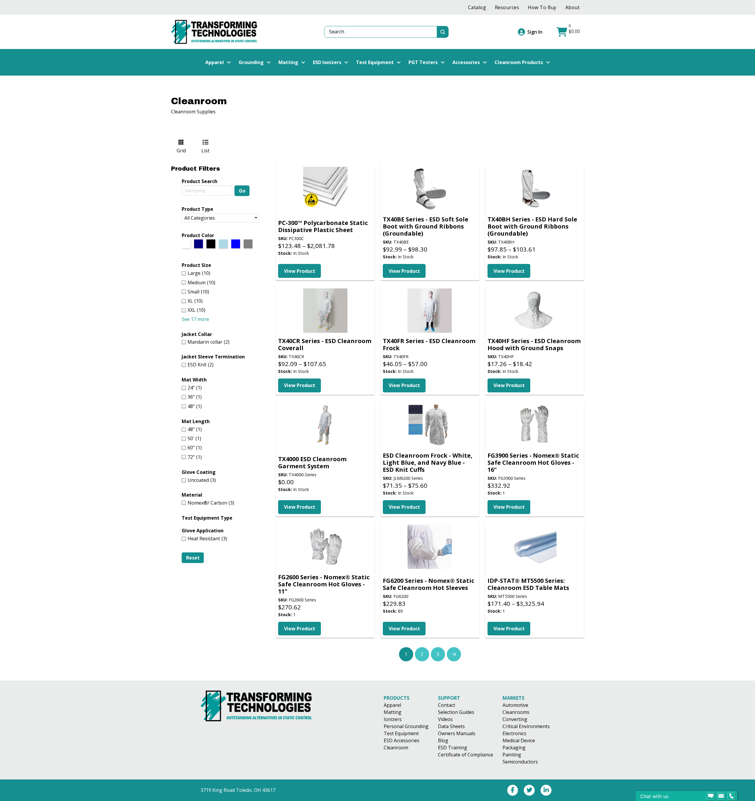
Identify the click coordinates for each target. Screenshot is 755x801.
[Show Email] (721, 796)
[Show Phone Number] (731, 796)
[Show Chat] (711, 796)
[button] (569, 31)
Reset (193, 557)
